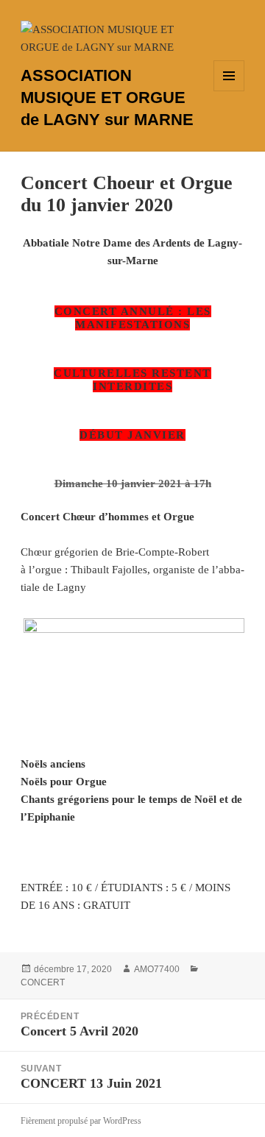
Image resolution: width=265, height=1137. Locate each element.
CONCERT (43, 982)
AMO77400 (157, 969)
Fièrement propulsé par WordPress (81, 1121)
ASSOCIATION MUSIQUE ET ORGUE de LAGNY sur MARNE (107, 97)
